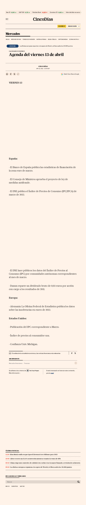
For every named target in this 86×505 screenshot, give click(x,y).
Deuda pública (52, 39)
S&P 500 (21, 12)
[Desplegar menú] (7, 19)
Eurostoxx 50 (54, 12)
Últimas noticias (74, 39)
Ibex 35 (8, 12)
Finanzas (27, 363)
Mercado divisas (16, 39)
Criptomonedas (63, 39)
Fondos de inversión (29, 39)
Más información (14, 373)
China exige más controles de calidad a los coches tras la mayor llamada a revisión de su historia (45, 463)
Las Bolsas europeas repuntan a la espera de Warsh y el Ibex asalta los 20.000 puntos (46, 46)
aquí (52, 373)
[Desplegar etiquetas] (75, 363)
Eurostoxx (15, 486)
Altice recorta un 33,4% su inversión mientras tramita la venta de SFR (35, 459)
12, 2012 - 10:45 (43, 68)
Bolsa (8, 39)
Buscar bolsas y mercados (16, 476)
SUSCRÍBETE (61, 26)
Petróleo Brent (37, 12)
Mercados (13, 34)
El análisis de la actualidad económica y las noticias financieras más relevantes (36, 353)
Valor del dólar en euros (73, 12)
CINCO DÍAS (43, 66)
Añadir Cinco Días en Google (71, 74)
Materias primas (41, 39)
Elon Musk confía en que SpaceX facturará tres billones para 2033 (33, 454)
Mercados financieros (15, 363)
